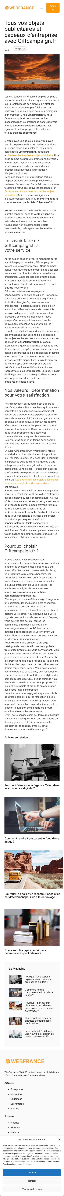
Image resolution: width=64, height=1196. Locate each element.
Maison (14, 1132)
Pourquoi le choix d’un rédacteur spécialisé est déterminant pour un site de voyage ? (32, 895)
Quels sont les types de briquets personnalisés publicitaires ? (25, 952)
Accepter (32, 1172)
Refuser (32, 1181)
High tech (15, 1127)
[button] (59, 1139)
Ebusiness (16, 1098)
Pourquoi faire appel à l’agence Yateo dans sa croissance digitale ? (31, 787)
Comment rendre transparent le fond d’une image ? (31, 840)
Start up (14, 1108)
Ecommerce (17, 1103)
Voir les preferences (32, 1189)
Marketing (16, 1094)
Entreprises (19, 48)
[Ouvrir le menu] (41, 8)
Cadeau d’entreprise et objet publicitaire (30, 155)
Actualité (52, 7)
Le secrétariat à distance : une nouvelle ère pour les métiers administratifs (39, 1034)
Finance (14, 1122)
